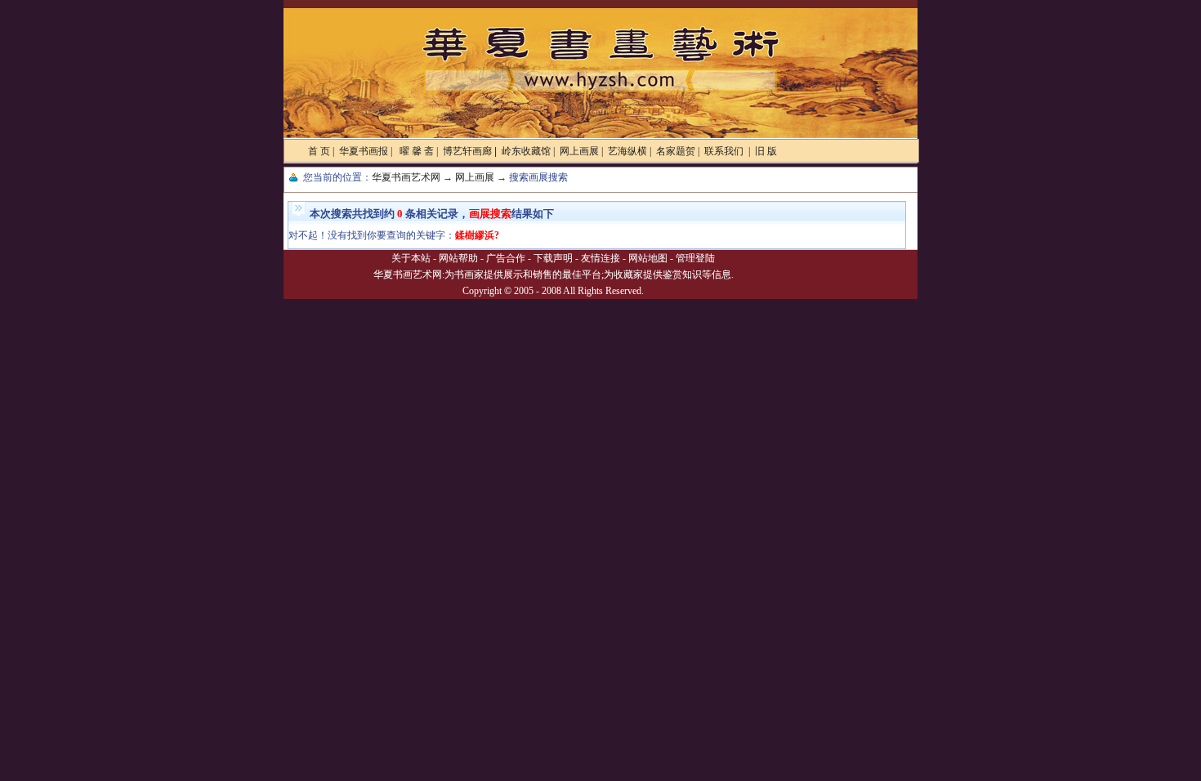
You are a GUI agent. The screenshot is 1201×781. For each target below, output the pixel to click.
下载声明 (553, 258)
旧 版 (766, 151)
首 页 (319, 151)
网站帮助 (458, 258)
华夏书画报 (363, 151)
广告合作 (505, 258)
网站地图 (647, 258)
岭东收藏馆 (526, 151)
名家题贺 (675, 151)
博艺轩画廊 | (470, 151)
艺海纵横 (627, 151)
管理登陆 (695, 258)
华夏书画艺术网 (406, 177)
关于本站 (411, 258)
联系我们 (725, 151)
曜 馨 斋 (415, 151)
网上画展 (579, 151)
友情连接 (600, 258)
